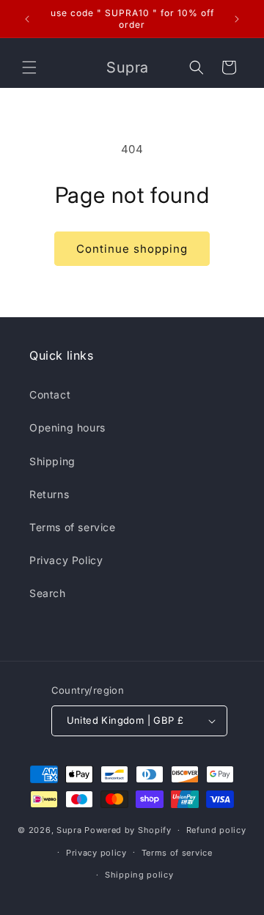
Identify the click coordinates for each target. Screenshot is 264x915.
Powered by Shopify (128, 830)
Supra (69, 830)
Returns (49, 494)
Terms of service (72, 527)
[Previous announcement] (27, 19)
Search (47, 593)
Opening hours (67, 427)
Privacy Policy (66, 560)
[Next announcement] (237, 19)
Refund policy (216, 830)
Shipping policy (139, 875)
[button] (29, 67)
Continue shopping (132, 249)
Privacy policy (96, 853)
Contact (49, 394)
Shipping (52, 461)
